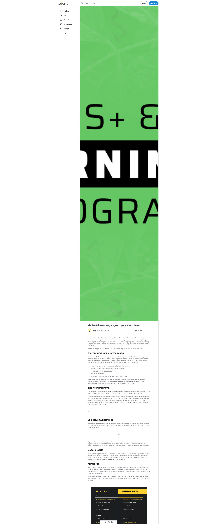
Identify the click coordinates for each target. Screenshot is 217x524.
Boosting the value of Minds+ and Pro (114, 459)
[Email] (108, 522)
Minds (94, 331)
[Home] (63, 3)
